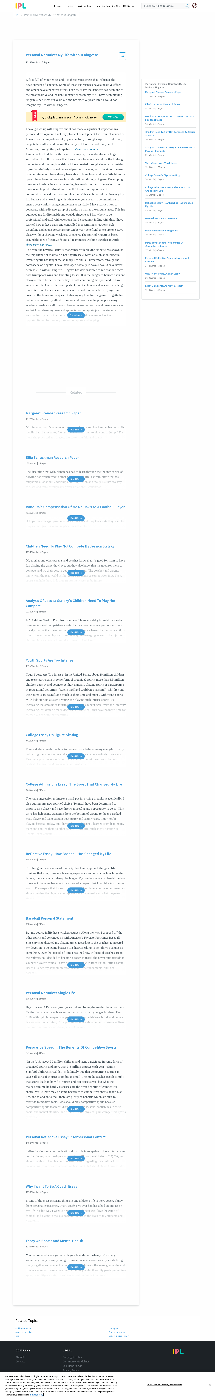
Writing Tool (85, 6)
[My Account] (196, 5)
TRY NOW (113, 117)
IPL (17, 15)
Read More (76, 429)
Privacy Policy (71, 1370)
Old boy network (23, 1328)
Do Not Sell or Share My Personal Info (164, 1384)
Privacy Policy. (36, 1394)
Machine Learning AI (107, 6)
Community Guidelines (76, 1361)
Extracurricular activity (119, 1335)
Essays (57, 6)
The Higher (114, 1328)
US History (128, 6)
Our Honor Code (72, 1366)
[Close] (210, 1384)
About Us (21, 1357)
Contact (20, 1361)
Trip (17, 1335)
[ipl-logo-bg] (22, 5)
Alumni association (24, 1332)
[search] (187, 6)
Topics (69, 6)
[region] (107, 1385)
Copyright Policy (72, 1357)
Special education (117, 1332)
